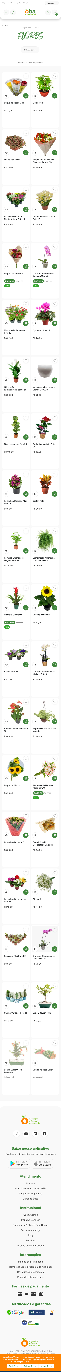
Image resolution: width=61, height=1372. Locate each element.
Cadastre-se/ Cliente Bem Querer (30, 1225)
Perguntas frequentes (30, 1193)
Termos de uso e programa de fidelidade (30, 1266)
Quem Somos (30, 1214)
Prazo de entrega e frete (30, 1277)
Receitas (30, 1240)
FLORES (35, 28)
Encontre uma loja (30, 1230)
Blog (30, 1235)
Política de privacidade (30, 1261)
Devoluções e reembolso (30, 1271)
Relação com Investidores (30, 1245)
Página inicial (27, 28)
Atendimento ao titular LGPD (30, 1188)
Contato (30, 1183)
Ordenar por (28, 50)
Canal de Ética (30, 1198)
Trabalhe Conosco (30, 1219)
